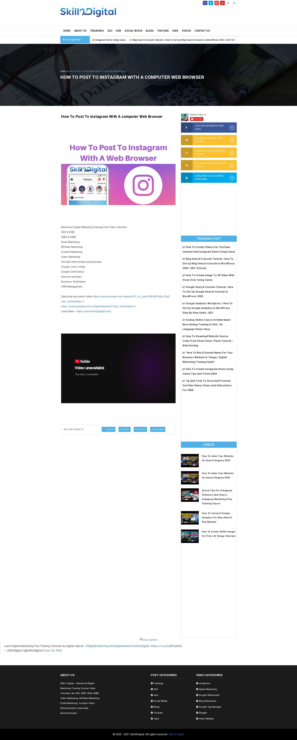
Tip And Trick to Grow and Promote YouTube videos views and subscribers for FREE (207, 385)
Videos (186, 30)
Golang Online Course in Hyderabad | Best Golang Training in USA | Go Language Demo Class (207, 324)
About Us (80, 30)
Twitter (125, 429)
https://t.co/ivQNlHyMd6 (166, 646)
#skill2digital (141, 646)
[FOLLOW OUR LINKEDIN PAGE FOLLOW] (187, 165)
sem (118, 30)
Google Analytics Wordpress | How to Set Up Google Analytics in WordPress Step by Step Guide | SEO (208, 308)
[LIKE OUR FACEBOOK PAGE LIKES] (187, 127)
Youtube (163, 30)
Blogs (150, 30)
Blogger (202, 712)
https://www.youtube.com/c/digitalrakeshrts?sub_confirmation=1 (99, 306)
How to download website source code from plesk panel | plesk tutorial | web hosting (208, 341)
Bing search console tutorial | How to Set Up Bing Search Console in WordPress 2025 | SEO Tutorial (165, 40)
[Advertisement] (179, 16)
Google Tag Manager (209, 706)
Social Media (133, 30)
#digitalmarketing (97, 646)
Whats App (158, 429)
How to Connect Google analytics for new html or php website (217, 517)
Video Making (205, 718)
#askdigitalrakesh (120, 646)
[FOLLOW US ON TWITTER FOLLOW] (187, 140)
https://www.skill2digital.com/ (94, 311)
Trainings (97, 30)
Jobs (175, 30)
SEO (110, 30)
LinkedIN (141, 429)
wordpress (204, 683)
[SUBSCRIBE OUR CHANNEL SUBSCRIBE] (187, 177)
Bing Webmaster (207, 701)
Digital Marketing (207, 689)
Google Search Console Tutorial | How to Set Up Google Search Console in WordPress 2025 (208, 292)
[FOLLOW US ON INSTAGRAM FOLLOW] (187, 152)
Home (67, 30)
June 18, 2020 (53, 650)
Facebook (109, 429)
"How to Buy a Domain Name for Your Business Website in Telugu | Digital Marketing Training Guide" (208, 357)
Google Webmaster (209, 695)
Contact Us (202, 30)
